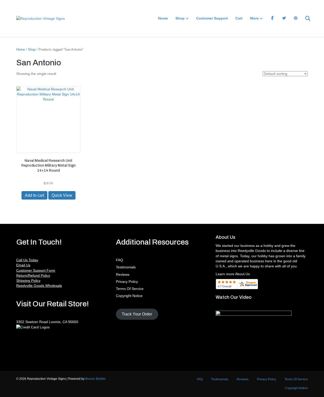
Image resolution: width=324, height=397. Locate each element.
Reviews (122, 274)
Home (163, 18)
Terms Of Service (130, 289)
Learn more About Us (233, 274)
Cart (238, 18)
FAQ (119, 260)
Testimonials (126, 267)
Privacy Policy (127, 282)
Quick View (62, 195)
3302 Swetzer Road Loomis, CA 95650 (47, 322)
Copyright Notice (129, 296)
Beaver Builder (95, 379)
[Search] (304, 18)
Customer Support (212, 18)
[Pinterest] (295, 18)
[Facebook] (272, 18)
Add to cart (34, 195)
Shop (180, 18)
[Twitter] (284, 18)
